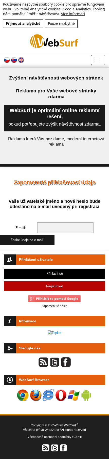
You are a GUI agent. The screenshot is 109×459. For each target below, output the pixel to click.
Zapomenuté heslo (54, 306)
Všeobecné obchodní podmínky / (51, 437)
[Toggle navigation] (98, 60)
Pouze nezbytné (61, 23)
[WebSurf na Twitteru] (54, 447)
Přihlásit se (54, 273)
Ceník (78, 437)
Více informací (73, 13)
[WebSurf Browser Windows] (73, 395)
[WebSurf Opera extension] (61, 395)
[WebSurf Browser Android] (86, 395)
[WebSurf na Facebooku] (63, 447)
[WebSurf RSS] (46, 447)
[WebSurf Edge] (48, 395)
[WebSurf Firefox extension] (35, 395)
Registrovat (54, 286)
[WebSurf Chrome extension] (22, 395)
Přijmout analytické (23, 23)
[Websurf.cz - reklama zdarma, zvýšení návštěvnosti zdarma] (54, 41)
